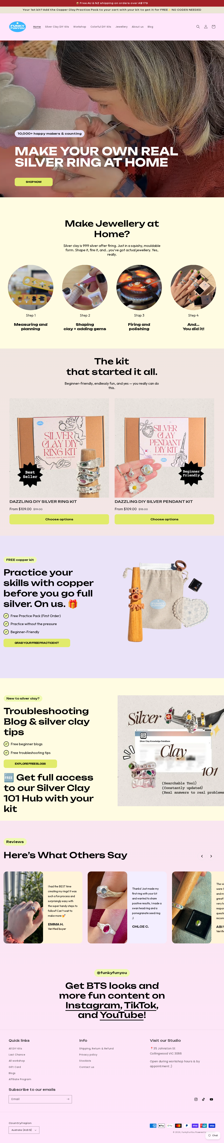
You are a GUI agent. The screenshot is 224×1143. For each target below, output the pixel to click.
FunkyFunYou (188, 1132)
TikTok (140, 1005)
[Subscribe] (68, 1099)
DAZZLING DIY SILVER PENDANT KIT (154, 501)
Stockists (85, 1061)
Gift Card (15, 1067)
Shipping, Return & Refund (96, 1048)
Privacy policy (88, 1054)
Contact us (86, 1067)
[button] (198, 27)
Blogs (12, 1073)
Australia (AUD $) (22, 1130)
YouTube (122, 1015)
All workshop (17, 1061)
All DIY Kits (15, 1048)
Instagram (92, 1005)
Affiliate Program (20, 1079)
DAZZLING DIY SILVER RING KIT (43, 501)
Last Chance (17, 1054)
